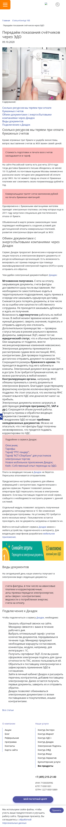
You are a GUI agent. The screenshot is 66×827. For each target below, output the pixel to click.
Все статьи (8, 710)
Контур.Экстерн (46, 729)
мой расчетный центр (35, 799)
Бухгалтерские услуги (49, 761)
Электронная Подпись (49, 745)
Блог (7, 733)
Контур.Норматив (47, 757)
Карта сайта (11, 749)
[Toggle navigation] (5, 4)
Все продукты (45, 765)
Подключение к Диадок (16, 124)
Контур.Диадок (46, 741)
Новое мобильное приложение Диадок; (29, 462)
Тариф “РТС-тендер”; (17, 452)
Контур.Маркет (46, 733)
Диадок (53, 275)
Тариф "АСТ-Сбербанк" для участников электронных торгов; (28, 457)
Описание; (11, 445)
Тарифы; (10, 448)
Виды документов (12, 121)
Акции (8, 729)
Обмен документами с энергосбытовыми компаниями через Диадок (27, 116)
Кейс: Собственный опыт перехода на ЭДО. (31, 465)
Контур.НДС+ (45, 737)
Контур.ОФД (44, 749)
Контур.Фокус (45, 753)
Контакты (10, 745)
